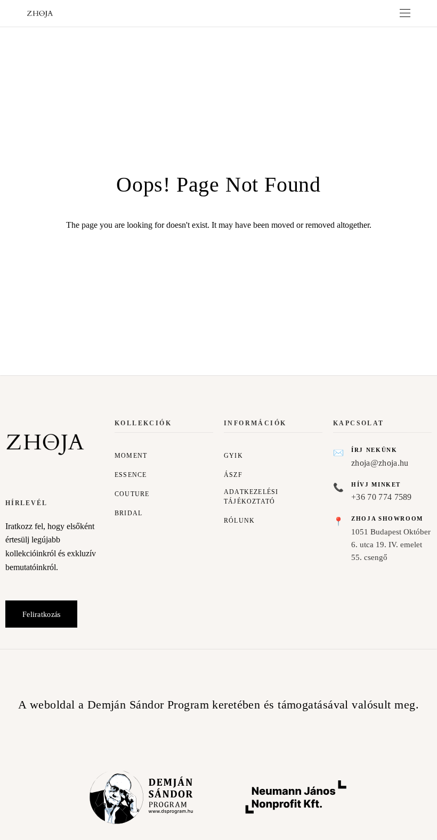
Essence (131, 475)
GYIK (233, 455)
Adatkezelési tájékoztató (251, 496)
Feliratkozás (41, 615)
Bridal (128, 513)
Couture (132, 494)
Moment (131, 455)
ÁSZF (233, 475)
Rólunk (239, 520)
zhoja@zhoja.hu (379, 462)
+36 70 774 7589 (381, 496)
